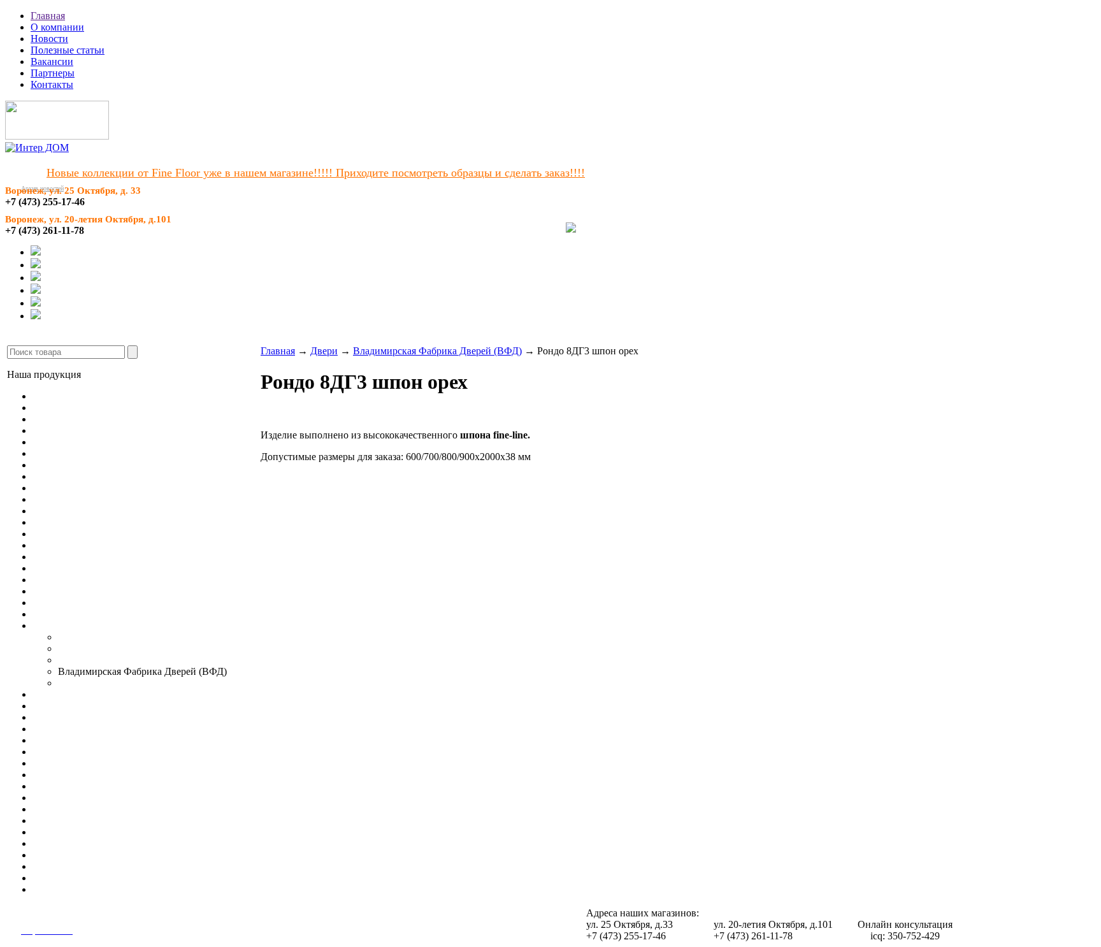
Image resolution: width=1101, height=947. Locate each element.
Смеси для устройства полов (94, 751)
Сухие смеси (60, 889)
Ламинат (51, 407)
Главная (48, 15)
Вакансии (52, 61)
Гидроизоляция (65, 877)
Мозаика (51, 591)
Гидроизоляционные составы (96, 809)
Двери (46, 625)
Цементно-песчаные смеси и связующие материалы (145, 820)
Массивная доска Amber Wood (98, 430)
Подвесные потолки (76, 705)
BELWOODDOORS (101, 659)
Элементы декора (70, 694)
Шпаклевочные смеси (80, 786)
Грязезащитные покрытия (88, 522)
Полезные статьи (67, 50)
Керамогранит (63, 568)
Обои (44, 533)
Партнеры (53, 73)
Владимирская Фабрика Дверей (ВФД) (437, 350)
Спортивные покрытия (82, 499)
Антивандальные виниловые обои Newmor (126, 545)
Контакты (52, 84)
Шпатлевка (57, 832)
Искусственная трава (78, 487)
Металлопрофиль (70, 740)
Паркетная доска (68, 419)
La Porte (75, 682)
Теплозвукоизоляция (77, 843)
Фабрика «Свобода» (102, 648)
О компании (57, 27)
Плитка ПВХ (61, 476)
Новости (49, 38)
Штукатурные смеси (77, 774)
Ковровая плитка (69, 464)
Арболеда (79, 637)
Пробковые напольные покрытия (104, 442)
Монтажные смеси (72, 797)
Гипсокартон (60, 728)
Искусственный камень (83, 614)
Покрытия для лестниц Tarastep (100, 510)
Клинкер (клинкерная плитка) (98, 602)
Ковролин (54, 453)
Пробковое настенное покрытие (102, 556)
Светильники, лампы (78, 717)
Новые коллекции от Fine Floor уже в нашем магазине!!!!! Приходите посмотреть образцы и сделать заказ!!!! (316, 172)
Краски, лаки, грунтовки (86, 854)
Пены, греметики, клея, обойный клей (116, 866)
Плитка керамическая (79, 579)
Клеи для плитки (69, 763)
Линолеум (54, 396)
